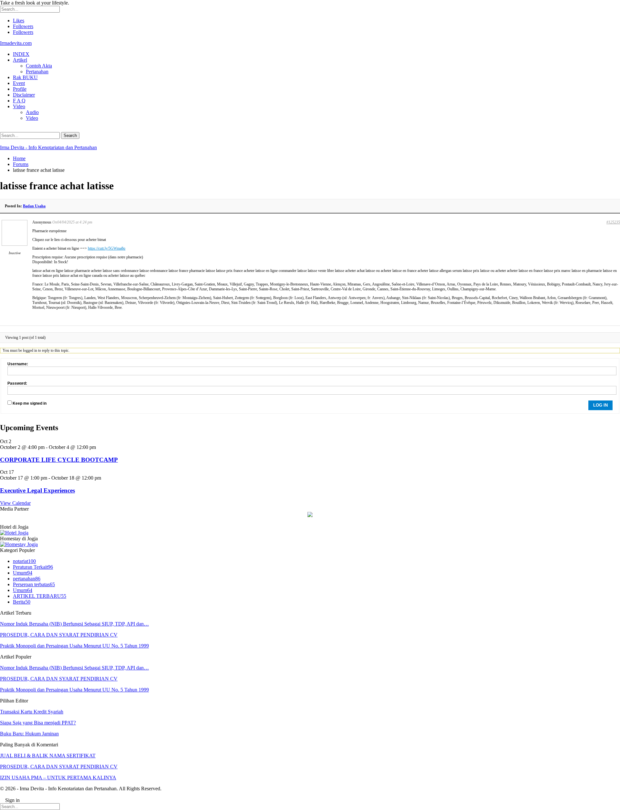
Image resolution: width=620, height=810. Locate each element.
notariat (24, 561)
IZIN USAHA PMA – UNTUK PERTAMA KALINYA (58, 777)
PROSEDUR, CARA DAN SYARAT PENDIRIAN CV (59, 635)
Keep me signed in (29, 403)
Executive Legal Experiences (37, 490)
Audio (32, 112)
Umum (22, 573)
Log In (600, 405)
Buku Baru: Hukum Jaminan (29, 733)
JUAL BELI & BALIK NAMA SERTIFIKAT (48, 755)
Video (19, 106)
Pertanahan (37, 71)
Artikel (20, 60)
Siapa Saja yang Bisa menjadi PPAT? (38, 722)
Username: (17, 364)
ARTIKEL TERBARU (39, 596)
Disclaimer (24, 95)
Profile (19, 89)
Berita (21, 602)
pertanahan (26, 578)
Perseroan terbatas (34, 584)
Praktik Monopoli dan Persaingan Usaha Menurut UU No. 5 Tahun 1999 (74, 646)
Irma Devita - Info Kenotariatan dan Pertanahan (48, 147)
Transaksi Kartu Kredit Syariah (31, 711)
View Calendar (15, 503)
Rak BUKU (25, 77)
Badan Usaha (34, 206)
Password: (17, 383)
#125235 (613, 222)
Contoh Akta (39, 65)
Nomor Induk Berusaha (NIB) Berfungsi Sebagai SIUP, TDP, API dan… (74, 624)
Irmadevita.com (16, 43)
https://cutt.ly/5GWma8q (106, 248)
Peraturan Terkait (33, 567)
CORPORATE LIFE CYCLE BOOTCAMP (59, 459)
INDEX (21, 54)
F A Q (19, 100)
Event (19, 83)
